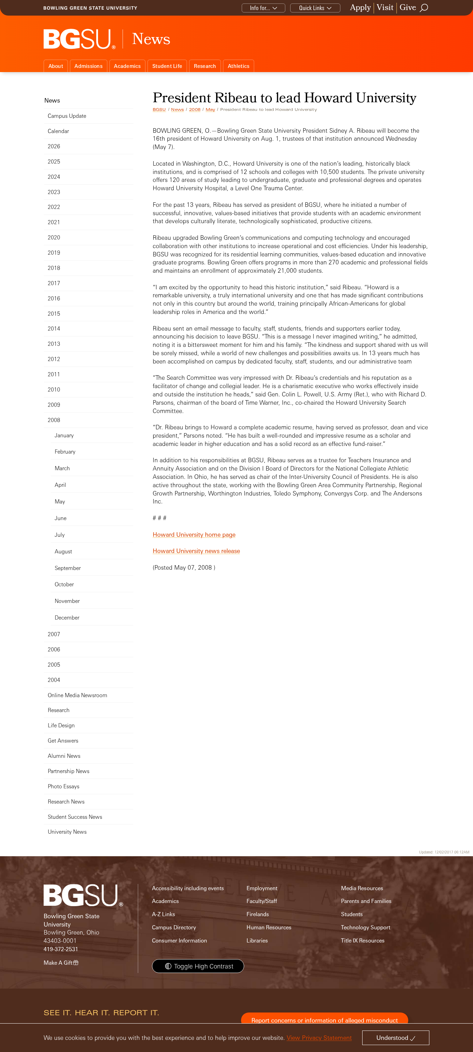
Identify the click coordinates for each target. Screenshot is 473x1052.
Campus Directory (174, 927)
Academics (127, 66)
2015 (54, 313)
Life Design (61, 725)
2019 (54, 252)
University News (67, 832)
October (64, 584)
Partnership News (68, 771)
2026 (54, 146)
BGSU (159, 109)
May (210, 109)
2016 (54, 298)
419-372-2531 (61, 949)
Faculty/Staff (262, 901)
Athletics (238, 66)
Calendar (58, 131)
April (60, 485)
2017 (54, 283)
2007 (54, 634)
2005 (54, 664)
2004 (54, 680)
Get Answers (63, 740)
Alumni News (64, 756)
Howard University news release (196, 550)
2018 (54, 268)
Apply (360, 8)
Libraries (257, 940)
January (64, 435)
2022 (54, 207)
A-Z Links (163, 914)
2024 (54, 177)
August (63, 551)
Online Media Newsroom (77, 695)
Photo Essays (63, 786)
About (55, 66)
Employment (262, 888)
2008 (194, 109)
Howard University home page (194, 534)
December (67, 617)
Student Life (167, 66)
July (60, 535)
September (68, 568)
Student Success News (75, 817)
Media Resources (362, 888)
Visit (385, 8)
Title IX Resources (363, 940)
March (62, 468)
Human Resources (269, 927)
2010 (54, 389)
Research (205, 66)
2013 (54, 344)
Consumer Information (179, 940)
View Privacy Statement (319, 1037)
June (60, 518)
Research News (66, 801)
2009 (54, 405)
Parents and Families (366, 901)
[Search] (424, 8)
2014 (54, 328)
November (67, 601)
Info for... (260, 7)
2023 (54, 192)
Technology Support (365, 927)
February (65, 451)
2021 (54, 222)
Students (352, 914)
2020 (54, 237)
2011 (54, 374)
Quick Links (311, 7)
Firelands (258, 914)
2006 (54, 649)
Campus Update (67, 116)
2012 (54, 359)
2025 (54, 161)
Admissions (88, 66)
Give (408, 8)
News (177, 109)
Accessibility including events (188, 888)
